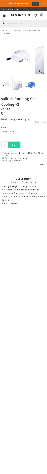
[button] (35, 15)
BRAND (9, 30)
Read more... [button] (40, 122)
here (35, 4)
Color (3, 127)
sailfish (17, 30)
